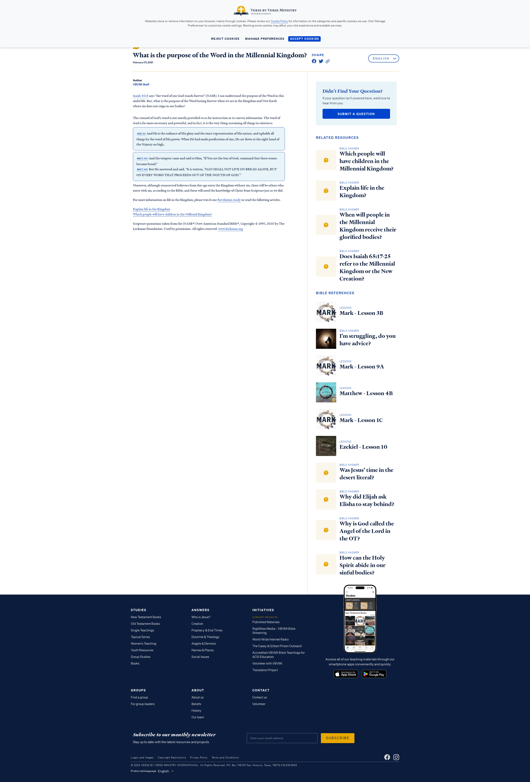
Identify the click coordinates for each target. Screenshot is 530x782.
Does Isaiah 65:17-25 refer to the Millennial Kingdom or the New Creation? (367, 267)
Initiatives (263, 610)
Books (135, 663)
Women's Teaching (143, 643)
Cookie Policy (279, 21)
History (196, 710)
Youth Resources (142, 650)
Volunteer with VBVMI (267, 663)
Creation (197, 624)
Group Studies (140, 657)
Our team (198, 717)
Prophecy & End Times (207, 630)
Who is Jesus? (201, 617)
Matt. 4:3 (142, 158)
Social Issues (200, 657)
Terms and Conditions (225, 757)
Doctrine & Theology (205, 637)
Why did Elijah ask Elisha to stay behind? (367, 500)
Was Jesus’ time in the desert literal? (366, 473)
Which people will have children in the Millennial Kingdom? (367, 161)
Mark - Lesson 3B (361, 313)
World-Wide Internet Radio (270, 639)
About (198, 690)
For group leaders (143, 704)
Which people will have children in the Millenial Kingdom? (172, 214)
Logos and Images (142, 757)
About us (198, 697)
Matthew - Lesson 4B (366, 393)
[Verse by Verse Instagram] (396, 757)
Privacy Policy (198, 757)
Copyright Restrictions (172, 757)
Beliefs (196, 704)
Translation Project (265, 670)
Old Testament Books (145, 624)
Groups (138, 690)
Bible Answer (349, 148)
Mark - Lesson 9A (362, 366)
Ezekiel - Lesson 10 (363, 447)
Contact (261, 690)
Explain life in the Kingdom (151, 209)
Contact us (259, 697)
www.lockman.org (230, 228)
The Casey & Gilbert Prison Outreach (277, 646)
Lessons (346, 307)
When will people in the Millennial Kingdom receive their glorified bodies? (368, 226)
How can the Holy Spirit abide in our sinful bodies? (362, 565)
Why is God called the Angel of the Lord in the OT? (367, 531)
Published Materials (265, 622)
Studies (138, 610)
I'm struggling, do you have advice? (368, 339)
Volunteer (258, 704)
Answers (201, 610)
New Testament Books (146, 617)
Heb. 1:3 (141, 133)
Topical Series (140, 637)
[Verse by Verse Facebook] (387, 757)
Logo (346, 674)
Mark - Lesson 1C (361, 420)
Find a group (139, 697)
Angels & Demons (204, 643)
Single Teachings (142, 630)
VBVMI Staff (141, 84)
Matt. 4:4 (142, 169)
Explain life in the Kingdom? (362, 191)
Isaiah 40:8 (140, 95)
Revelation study (229, 199)
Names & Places (203, 650)
